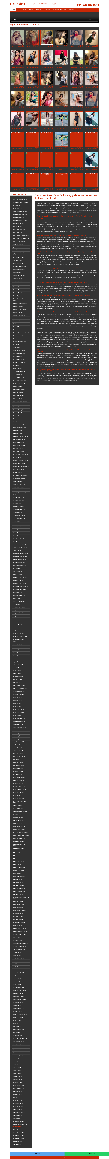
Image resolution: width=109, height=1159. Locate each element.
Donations (47, 9)
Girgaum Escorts (17, 598)
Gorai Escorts (17, 604)
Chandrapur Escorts (18, 395)
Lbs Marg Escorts (18, 817)
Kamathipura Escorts (19, 721)
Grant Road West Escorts (20, 636)
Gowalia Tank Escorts (19, 628)
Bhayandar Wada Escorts (20, 309)
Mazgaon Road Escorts (19, 910)
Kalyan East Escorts (18, 712)
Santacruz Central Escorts (20, 1014)
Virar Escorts (16, 1097)
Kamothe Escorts (18, 724)
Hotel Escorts (17, 1144)
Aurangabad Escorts (18, 257)
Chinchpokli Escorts (18, 430)
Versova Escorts (17, 1076)
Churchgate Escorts (18, 448)
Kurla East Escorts (18, 792)
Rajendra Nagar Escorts (19, 990)
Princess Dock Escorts (19, 979)
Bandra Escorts (17, 272)
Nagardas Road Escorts (19, 934)
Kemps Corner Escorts (19, 748)
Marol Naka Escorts (18, 894)
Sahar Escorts (17, 1005)
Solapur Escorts (17, 1035)
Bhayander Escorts (18, 318)
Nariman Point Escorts (19, 946)
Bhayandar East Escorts (20, 303)
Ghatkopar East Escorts (20, 577)
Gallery (31, 9)
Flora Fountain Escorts (19, 565)
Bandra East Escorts (19, 269)
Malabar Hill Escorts (19, 870)
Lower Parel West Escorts (20, 832)
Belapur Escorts (17, 281)
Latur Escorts (17, 814)
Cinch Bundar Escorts (19, 422)
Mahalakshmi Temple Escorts (19, 849)
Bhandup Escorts (18, 287)
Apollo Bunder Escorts (19, 247)
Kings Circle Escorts (19, 780)
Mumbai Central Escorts (20, 931)
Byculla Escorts (17, 374)
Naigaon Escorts (17, 937)
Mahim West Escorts (19, 867)
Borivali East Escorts (19, 353)
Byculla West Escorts (19, 377)
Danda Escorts (17, 521)
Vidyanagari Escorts (18, 1082)
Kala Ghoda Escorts (18, 694)
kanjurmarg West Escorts (20, 739)
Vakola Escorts (17, 1067)
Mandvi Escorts (17, 879)
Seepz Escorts (17, 1023)
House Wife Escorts (18, 1132)
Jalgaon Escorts (17, 670)
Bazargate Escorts (18, 278)
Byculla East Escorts (19, 371)
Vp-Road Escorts (18, 1106)
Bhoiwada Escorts (18, 330)
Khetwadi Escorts (18, 771)
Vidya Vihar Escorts (18, 1085)
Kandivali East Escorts (19, 727)
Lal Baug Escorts (18, 808)
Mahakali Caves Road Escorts (19, 844)
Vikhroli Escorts (17, 1091)
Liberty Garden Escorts (19, 820)
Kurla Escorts (17, 795)
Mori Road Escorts (18, 919)
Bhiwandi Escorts (18, 327)
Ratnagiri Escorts (18, 1002)
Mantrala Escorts (18, 882)
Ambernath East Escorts (20, 214)
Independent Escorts (59, 9)
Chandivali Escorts (18, 392)
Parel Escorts (17, 964)
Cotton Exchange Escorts (20, 460)
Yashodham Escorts (18, 1121)
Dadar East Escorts (18, 500)
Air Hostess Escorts (18, 1138)
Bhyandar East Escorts (19, 341)
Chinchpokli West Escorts (20, 436)
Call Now (37, 1153)
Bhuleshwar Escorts (18, 339)
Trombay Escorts (18, 1059)
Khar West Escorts (18, 765)
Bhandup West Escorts (19, 293)
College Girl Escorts (18, 1135)
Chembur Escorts (18, 416)
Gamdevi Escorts (18, 571)
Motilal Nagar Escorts (19, 922)
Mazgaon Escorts (18, 907)
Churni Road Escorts (18, 451)
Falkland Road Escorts (19, 559)
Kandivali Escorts (18, 730)
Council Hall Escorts (19, 469)
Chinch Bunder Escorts (19, 427)
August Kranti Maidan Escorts (19, 253)
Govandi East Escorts (19, 619)
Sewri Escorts (17, 1026)
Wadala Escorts (17, 1109)
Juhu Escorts (16, 682)
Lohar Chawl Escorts (19, 826)
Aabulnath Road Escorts (20, 199)
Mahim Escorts (17, 864)
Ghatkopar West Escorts (20, 583)
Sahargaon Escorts (18, 1008)
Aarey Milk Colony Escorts (20, 202)
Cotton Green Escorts (19, 463)
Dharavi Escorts (17, 533)
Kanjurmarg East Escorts (20, 733)
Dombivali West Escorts (20, 547)
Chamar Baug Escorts (19, 389)
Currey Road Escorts (19, 490)
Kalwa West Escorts (19, 709)
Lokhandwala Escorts (19, 829)
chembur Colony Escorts (20, 410)
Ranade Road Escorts (19, 996)
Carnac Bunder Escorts (19, 380)
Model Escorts (17, 1129)
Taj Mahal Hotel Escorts (20, 1038)
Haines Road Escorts (19, 647)
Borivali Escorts (17, 356)
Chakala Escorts (17, 386)
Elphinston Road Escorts (20, 556)
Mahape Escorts (17, 859)
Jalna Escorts (17, 673)
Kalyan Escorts (17, 715)
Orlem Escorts (17, 955)
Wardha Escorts (17, 1115)
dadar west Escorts (18, 506)
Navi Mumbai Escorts (19, 949)
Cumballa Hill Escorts (19, 487)
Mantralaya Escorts (18, 885)
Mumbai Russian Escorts (20, 1124)
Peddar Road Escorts (19, 967)
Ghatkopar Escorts (18, 580)
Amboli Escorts (17, 226)
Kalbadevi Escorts (18, 700)
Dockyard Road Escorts (19, 545)
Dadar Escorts (17, 503)
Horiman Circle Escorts (19, 659)
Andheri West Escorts (19, 241)
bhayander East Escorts (20, 315)
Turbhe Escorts (17, 1065)
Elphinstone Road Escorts (20, 553)
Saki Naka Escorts (18, 1011)
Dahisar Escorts (17, 512)
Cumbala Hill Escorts (19, 484)
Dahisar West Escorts (19, 515)
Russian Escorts (17, 1141)
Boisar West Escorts (19, 350)
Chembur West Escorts (19, 419)
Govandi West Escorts (19, 625)
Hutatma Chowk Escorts (20, 665)
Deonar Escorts (17, 530)
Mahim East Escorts (18, 861)
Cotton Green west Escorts (21, 466)
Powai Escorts (17, 970)
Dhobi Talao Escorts (19, 539)
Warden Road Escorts (19, 1112)
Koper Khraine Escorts (19, 789)
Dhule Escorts (17, 542)
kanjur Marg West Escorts (20, 742)
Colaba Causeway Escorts (20, 454)
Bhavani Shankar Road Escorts (19, 299)
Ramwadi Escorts (18, 993)
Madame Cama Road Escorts (21, 835)
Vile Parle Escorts (18, 1094)
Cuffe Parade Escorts (19, 478)
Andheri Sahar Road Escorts (21, 238)
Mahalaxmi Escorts (18, 853)
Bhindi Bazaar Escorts (19, 324)
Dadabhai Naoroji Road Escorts (19, 493)
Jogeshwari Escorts (18, 679)
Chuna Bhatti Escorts (19, 445)
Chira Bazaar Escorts (19, 439)
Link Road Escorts (18, 823)
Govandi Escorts (17, 622)
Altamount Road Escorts (20, 211)
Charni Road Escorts (18, 404)
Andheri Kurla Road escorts (21, 235)
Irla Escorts (16, 667)
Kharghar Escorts (18, 762)
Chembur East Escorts (19, 413)
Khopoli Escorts (17, 774)
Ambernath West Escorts (20, 220)
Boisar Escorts (17, 347)
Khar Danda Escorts (18, 753)
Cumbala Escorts (18, 481)
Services (39, 9)
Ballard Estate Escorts (19, 266)
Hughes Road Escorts (19, 662)
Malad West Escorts (19, 876)
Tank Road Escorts (18, 1041)
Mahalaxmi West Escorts (20, 856)
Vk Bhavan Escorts (18, 1103)
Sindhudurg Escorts (18, 1029)
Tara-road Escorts (18, 1044)
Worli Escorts (17, 1118)
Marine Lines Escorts (19, 891)
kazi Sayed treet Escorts (20, 745)
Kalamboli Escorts (18, 697)
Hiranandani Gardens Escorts (21, 656)
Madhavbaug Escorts (19, 838)
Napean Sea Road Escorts (20, 943)
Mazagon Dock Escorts (19, 904)
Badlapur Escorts (18, 263)
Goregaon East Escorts (19, 607)
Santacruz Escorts (18, 1017)
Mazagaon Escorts (18, 901)
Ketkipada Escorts (18, 751)
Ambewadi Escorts (18, 223)
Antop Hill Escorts (18, 244)
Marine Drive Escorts (19, 888)
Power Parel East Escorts (20, 973)
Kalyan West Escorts (19, 718)
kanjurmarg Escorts (18, 736)
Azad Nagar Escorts (18, 260)
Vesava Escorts (17, 1079)
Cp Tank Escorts (17, 472)
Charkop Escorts (17, 398)
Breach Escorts (17, 365)
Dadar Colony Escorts (19, 497)
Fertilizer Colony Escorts (20, 562)
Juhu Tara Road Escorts (20, 688)
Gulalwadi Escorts (18, 644)
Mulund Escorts (17, 925)
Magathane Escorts (18, 841)
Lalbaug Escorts (17, 805)
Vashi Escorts (17, 1073)
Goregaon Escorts (18, 610)
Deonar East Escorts (19, 527)
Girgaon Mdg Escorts (19, 595)
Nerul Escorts (17, 952)
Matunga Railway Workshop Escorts (21, 898)
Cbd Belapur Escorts (19, 383)
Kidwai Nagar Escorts (19, 777)
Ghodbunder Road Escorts (20, 589)
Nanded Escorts (17, 940)
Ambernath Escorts (18, 217)
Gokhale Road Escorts (19, 601)
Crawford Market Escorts (20, 475)
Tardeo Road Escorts (19, 1047)
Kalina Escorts (17, 703)
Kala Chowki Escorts (19, 691)
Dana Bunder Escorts (19, 518)
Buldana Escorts (17, 368)
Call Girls (33, 4)
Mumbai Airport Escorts (20, 928)
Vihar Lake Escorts (18, 1088)
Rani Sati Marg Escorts (19, 999)
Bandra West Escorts (19, 275)
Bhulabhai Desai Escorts (20, 336)
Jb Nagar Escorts (18, 676)
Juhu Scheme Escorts (19, 685)
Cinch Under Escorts (19, 424)
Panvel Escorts (17, 961)
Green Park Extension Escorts (19, 640)
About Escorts (22, 9)
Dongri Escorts (17, 550)
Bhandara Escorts (18, 284)
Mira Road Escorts (18, 916)
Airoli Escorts (17, 205)
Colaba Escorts (17, 457)
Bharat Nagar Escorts (19, 296)
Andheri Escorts (17, 232)
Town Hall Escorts (18, 1056)
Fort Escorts (16, 568)
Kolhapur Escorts (18, 783)
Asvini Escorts (17, 250)
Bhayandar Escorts (18, 306)
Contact (71, 9)
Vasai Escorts (17, 1070)
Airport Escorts (17, 208)
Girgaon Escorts (17, 592)
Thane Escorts (17, 1053)
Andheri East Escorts (19, 229)
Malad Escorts (17, 873)
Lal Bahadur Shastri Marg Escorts (20, 802)
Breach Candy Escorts (19, 362)
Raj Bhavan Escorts (18, 987)
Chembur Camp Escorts (19, 407)
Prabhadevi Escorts (18, 976)
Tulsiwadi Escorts (18, 1062)
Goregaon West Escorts (20, 613)
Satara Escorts (17, 1020)
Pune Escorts (17, 981)
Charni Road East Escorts (20, 401)
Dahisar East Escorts (19, 509)
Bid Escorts (16, 344)
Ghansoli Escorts (17, 574)
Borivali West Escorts (19, 359)
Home (13, 9)
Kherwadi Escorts (18, 768)
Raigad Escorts (17, 984)
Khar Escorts (16, 759)
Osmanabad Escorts (18, 958)
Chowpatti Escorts (18, 442)
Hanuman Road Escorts (19, 650)
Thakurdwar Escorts (18, 1050)
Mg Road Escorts (18, 913)
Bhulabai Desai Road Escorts (21, 333)
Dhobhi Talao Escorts (19, 536)
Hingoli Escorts (17, 653)
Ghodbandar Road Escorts (20, 586)
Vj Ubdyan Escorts (18, 1100)
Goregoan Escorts (18, 616)
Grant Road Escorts (18, 633)
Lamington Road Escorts (20, 811)
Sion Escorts (16, 1032)
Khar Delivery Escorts (19, 756)
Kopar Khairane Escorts (19, 786)
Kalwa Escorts (17, 706)
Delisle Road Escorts (19, 524)
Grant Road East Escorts (20, 631)
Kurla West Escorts (18, 798)
